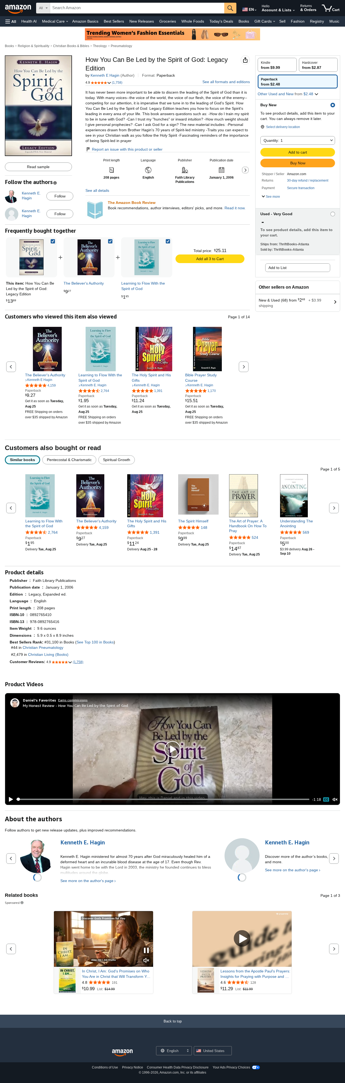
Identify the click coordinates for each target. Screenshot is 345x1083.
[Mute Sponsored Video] (146, 961)
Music (334, 21)
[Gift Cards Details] (274, 21)
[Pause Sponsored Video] (146, 951)
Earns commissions (73, 700)
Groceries (167, 21)
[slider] (162, 799)
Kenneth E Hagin (105, 75)
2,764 (53, 532)
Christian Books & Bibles (71, 46)
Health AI (29, 21)
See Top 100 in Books (95, 642)
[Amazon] (18, 8)
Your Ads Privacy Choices (231, 1067)
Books (244, 21)
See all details (97, 190)
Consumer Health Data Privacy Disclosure (178, 1067)
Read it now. (235, 208)
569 (306, 532)
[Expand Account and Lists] (294, 10)
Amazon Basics (85, 21)
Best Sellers (114, 21)
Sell (282, 21)
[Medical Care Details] (67, 21)
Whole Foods (192, 21)
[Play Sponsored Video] (242, 939)
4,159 (104, 527)
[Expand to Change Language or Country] (255, 10)
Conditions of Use (105, 1067)
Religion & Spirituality (33, 46)
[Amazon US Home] (122, 1053)
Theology (100, 46)
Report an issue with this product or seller (127, 149)
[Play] (9, 799)
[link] (89, 257)
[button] (11, 21)
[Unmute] (335, 799)
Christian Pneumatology (43, 647)
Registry (317, 21)
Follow (59, 196)
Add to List (277, 268)
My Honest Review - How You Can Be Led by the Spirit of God (75, 705)
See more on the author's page (86, 881)
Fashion (298, 21)
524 (255, 537)
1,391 (155, 532)
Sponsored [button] (12, 902)
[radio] (277, 65)
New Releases (141, 21)
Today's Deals (221, 21)
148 (204, 527)
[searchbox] (137, 8)
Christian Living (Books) (48, 654)
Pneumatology (121, 46)
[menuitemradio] (326, 799)
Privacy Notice (132, 1067)
